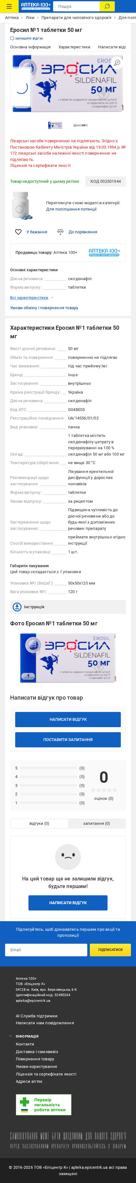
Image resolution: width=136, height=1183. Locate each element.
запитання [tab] (93, 823)
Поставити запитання (68, 739)
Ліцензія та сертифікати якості (40, 165)
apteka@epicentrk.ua (33, 1001)
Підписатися (110, 950)
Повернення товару (35, 1059)
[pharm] (66, 1105)
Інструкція (34, 606)
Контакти (25, 1044)
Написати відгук (68, 719)
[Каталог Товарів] (9, 6)
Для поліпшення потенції (71, 209)
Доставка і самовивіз (37, 1051)
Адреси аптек (29, 1081)
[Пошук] (107, 6)
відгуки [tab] (36, 823)
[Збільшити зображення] (117, 63)
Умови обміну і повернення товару (44, 307)
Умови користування (36, 1066)
